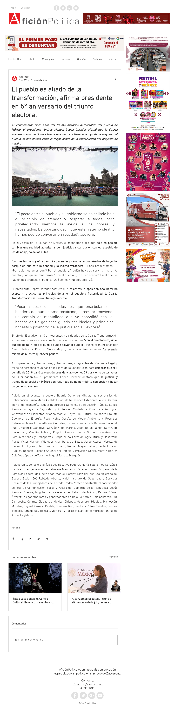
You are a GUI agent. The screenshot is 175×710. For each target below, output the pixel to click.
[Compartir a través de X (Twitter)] (21, 538)
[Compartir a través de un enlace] (38, 538)
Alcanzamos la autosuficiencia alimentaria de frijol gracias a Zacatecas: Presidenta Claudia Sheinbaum (91, 600)
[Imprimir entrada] (46, 538)
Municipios (48, 59)
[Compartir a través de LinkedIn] (30, 538)
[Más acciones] (115, 79)
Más (111, 59)
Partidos (97, 59)
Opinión (81, 59)
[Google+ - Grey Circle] (69, 8)
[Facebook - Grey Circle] (56, 8)
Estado (31, 59)
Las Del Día (14, 59)
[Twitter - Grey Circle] (63, 8)
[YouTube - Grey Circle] (76, 8)
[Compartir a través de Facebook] (13, 538)
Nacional (65, 59)
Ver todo (113, 556)
